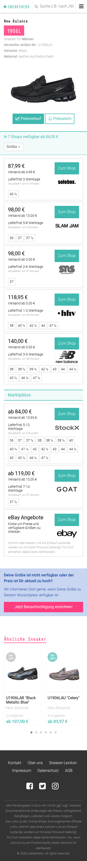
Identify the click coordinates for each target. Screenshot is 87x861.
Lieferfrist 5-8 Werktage (25, 223)
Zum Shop (67, 168)
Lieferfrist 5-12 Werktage (19, 427)
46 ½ (25, 378)
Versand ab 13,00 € (22, 215)
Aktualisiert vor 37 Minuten (23, 494)
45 (12, 458)
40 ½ (13, 194)
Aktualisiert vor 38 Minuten (23, 358)
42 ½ (33, 325)
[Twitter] (43, 787)
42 (35, 449)
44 (43, 325)
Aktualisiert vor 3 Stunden (23, 227)
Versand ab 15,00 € (22, 479)
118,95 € (18, 297)
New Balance (16, 20)
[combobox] (43, 6)
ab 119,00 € (21, 473)
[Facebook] (30, 787)
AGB (68, 770)
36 (12, 238)
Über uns (35, 762)
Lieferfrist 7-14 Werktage (19, 488)
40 (71, 440)
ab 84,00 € (20, 412)
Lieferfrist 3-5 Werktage (25, 354)
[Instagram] (55, 787)
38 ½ (21, 369)
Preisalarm (62, 118)
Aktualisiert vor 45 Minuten (23, 315)
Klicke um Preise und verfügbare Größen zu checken (24, 528)
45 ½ (13, 378)
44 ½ (72, 369)
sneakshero (17, 6)
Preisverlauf (30, 118)
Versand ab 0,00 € (21, 303)
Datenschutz (48, 770)
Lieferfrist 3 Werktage (24, 179)
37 (20, 238)
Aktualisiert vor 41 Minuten (23, 183)
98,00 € (16, 210)
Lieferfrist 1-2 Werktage (25, 310)
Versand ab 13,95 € (22, 417)
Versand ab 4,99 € (21, 172)
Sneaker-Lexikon (63, 762)
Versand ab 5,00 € (21, 259)
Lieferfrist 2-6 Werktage (25, 267)
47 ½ (53, 325)
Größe (12, 146)
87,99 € (16, 166)
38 (12, 325)
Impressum (21, 770)
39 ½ (33, 369)
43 (55, 369)
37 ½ (29, 238)
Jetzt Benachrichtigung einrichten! (43, 607)
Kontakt (14, 762)
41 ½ (25, 449)
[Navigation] (81, 6)
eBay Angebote (26, 517)
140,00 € (18, 341)
